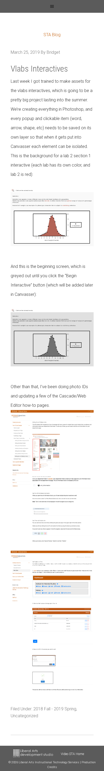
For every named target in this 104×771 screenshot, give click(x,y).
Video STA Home (72, 754)
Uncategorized (24, 715)
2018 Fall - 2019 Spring (54, 708)
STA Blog (52, 34)
